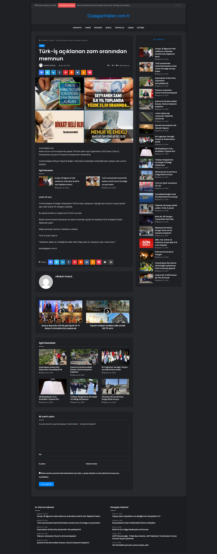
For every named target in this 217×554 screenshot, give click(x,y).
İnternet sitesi (91, 464)
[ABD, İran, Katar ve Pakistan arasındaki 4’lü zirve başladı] (146, 243)
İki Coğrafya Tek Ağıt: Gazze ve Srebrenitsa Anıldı (114, 368)
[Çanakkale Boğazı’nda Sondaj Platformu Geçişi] (146, 197)
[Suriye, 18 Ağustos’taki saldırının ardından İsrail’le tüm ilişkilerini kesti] (46, 181)
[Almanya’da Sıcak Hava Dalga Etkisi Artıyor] (115, 386)
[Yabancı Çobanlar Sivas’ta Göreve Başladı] (146, 93)
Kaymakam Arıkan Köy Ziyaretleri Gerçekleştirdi (95, 5)
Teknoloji (119, 28)
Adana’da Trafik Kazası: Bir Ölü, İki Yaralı (166, 276)
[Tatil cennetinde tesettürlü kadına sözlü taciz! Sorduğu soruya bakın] (93, 181)
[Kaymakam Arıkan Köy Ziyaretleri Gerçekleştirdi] (53, 357)
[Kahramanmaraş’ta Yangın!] (146, 255)
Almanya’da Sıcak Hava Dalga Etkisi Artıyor (112, 398)
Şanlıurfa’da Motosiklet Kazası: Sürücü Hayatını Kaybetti (81, 369)
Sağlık (108, 28)
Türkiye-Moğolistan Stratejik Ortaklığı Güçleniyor (83, 398)
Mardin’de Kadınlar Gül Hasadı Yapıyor (165, 126)
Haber (88, 28)
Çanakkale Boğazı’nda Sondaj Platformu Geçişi (166, 195)
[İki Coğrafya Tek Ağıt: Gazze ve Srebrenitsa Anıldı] (115, 357)
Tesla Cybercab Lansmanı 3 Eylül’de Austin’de (164, 116)
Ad (40, 454)
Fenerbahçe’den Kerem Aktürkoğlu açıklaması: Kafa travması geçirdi (165, 266)
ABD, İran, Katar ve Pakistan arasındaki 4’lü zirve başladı (166, 242)
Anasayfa (77, 28)
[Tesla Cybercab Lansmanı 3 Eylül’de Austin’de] (146, 117)
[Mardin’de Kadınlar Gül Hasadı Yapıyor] (146, 129)
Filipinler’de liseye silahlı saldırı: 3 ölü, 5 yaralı (166, 206)
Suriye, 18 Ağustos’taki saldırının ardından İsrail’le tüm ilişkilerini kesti (67, 181)
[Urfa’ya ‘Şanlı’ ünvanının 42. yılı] (146, 186)
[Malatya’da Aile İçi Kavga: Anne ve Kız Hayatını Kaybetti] (146, 231)
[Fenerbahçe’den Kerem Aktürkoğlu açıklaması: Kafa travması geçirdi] (146, 266)
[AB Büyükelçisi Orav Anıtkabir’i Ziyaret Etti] (53, 386)
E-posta (42, 464)
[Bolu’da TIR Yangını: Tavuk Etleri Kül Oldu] (146, 220)
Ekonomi (98, 28)
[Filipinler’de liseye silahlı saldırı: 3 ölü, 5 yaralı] (146, 209)
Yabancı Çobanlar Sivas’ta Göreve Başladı (166, 91)
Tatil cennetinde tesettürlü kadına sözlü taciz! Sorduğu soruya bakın (114, 181)
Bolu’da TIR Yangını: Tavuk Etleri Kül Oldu (164, 217)
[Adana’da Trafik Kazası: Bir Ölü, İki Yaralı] (146, 278)
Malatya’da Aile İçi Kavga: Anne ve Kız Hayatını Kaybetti (163, 230)
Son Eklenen (158, 39)
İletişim (140, 28)
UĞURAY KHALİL (49, 65)
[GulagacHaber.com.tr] (108, 16)
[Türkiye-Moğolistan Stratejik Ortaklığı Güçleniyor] (84, 386)
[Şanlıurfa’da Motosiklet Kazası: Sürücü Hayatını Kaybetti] (84, 357)
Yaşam (130, 28)
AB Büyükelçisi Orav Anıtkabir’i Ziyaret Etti (49, 398)
